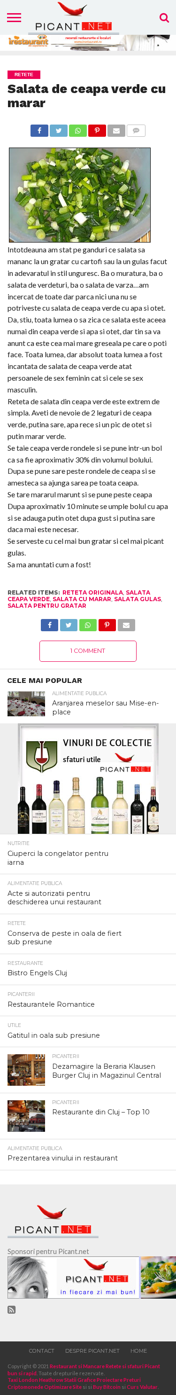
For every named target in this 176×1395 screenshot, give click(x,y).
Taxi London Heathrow (35, 1380)
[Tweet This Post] (59, 128)
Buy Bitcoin (107, 1387)
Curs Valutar (142, 1387)
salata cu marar (82, 599)
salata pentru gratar (47, 605)
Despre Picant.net (92, 1351)
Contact (41, 1351)
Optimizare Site (63, 1387)
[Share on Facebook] (39, 128)
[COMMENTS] (136, 128)
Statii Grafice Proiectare (93, 1380)
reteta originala (92, 592)
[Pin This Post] (97, 128)
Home (138, 1351)
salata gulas (137, 599)
